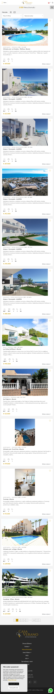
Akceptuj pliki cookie (13, 683)
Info (26, 658)
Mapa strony (40, 690)
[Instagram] (30, 682)
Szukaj (26, 646)
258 (34, 620)
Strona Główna (26, 643)
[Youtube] (35, 682)
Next (50, 32)
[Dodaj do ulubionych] (50, 20)
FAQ (27, 655)
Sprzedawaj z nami (27, 661)
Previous (3, 32)
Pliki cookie (32, 690)
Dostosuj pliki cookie (13, 687)
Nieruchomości (27, 649)
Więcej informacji (12, 680)
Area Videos (26, 652)
